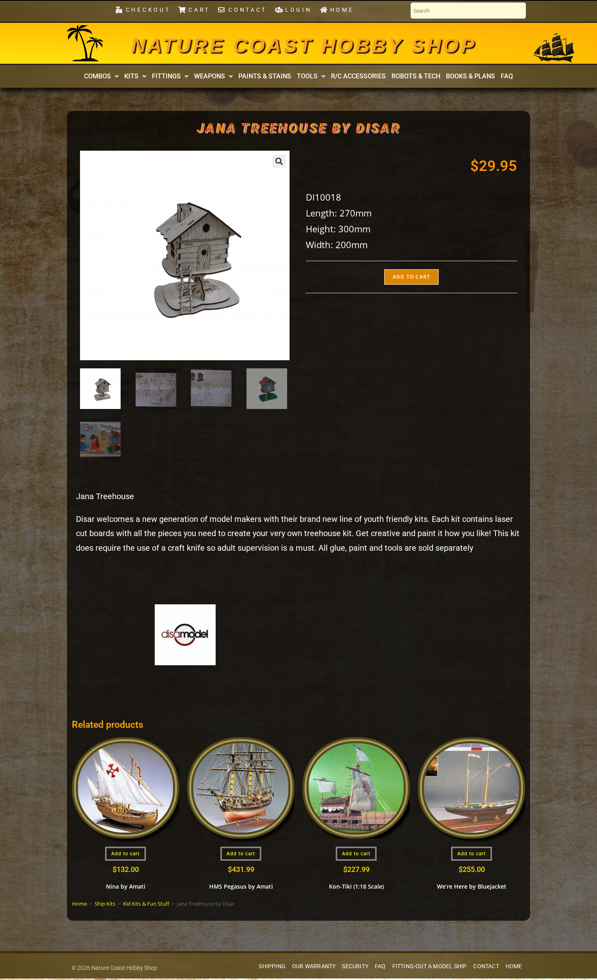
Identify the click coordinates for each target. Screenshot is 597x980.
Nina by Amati (125, 886)
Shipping (272, 966)
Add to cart (411, 276)
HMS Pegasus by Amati (241, 886)
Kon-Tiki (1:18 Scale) (356, 886)
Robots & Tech (416, 76)
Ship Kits (105, 903)
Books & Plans (470, 76)
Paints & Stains (264, 76)
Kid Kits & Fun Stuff (146, 903)
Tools (307, 76)
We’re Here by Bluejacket (471, 886)
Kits (131, 76)
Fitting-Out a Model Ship (429, 966)
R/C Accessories (358, 76)
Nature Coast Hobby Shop (303, 45)
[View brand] (185, 634)
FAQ (507, 76)
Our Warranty (313, 966)
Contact (486, 966)
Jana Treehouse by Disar (298, 128)
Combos (97, 76)
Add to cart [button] (125, 854)
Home (79, 903)
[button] (101, 76)
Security (355, 966)
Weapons (209, 76)
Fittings (166, 76)
